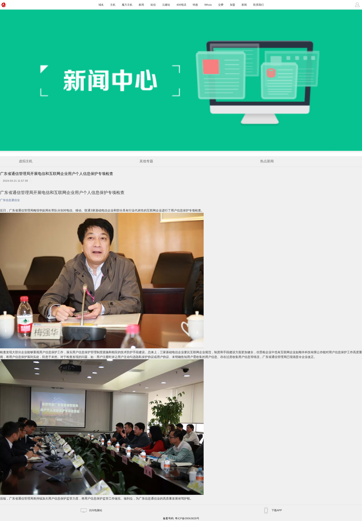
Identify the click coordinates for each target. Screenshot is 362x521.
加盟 (232, 4)
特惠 (195, 4)
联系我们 (258, 4)
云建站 (166, 4)
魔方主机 (127, 4)
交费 (220, 4)
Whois (208, 4)
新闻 (244, 4)
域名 (101, 4)
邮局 (141, 4)
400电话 (181, 4)
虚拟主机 (25, 161)
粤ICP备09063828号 (187, 518)
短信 (153, 4)
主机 (112, 4)
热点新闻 (267, 161)
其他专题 (146, 161)
